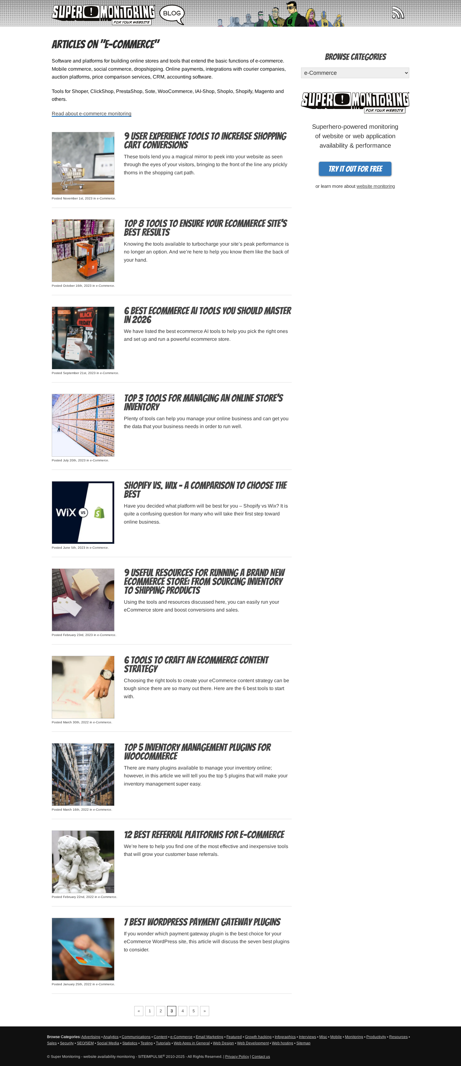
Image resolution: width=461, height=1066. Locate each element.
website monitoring (376, 186)
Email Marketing (209, 1037)
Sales (52, 1043)
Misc (323, 1037)
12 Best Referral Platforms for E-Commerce (204, 834)
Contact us (261, 1056)
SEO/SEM (85, 1043)
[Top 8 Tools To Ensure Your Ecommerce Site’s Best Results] (83, 250)
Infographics (285, 1037)
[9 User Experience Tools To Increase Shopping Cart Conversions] (83, 163)
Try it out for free (355, 169)
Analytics (111, 1037)
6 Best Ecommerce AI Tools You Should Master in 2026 (207, 315)
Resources (398, 1037)
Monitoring (354, 1037)
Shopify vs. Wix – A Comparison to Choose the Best (205, 490)
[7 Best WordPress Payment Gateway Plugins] (83, 948)
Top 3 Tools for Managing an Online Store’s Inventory (203, 402)
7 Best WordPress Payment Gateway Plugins (202, 922)
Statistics (129, 1043)
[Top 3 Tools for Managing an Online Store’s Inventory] (83, 424)
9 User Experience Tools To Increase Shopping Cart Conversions (205, 140)
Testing (146, 1043)
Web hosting (282, 1043)
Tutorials (163, 1043)
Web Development (253, 1043)
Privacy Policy (237, 1056)
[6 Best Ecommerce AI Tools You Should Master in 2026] (83, 337)
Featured (234, 1037)
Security (67, 1043)
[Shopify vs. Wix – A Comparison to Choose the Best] (83, 512)
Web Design (223, 1043)
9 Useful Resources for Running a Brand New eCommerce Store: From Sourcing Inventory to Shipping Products (204, 582)
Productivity (376, 1037)
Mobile (336, 1037)
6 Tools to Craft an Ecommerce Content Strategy (196, 664)
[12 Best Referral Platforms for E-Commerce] (83, 861)
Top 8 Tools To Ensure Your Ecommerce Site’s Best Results (205, 228)
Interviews (307, 1037)
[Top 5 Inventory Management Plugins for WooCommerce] (83, 774)
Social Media (108, 1043)
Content (160, 1037)
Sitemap (303, 1043)
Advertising (90, 1037)
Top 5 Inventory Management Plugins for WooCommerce (197, 752)
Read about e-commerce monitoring (91, 113)
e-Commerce (106, 198)
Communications (136, 1037)
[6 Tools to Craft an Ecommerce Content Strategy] (83, 686)
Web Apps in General (192, 1043)
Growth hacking (258, 1037)
